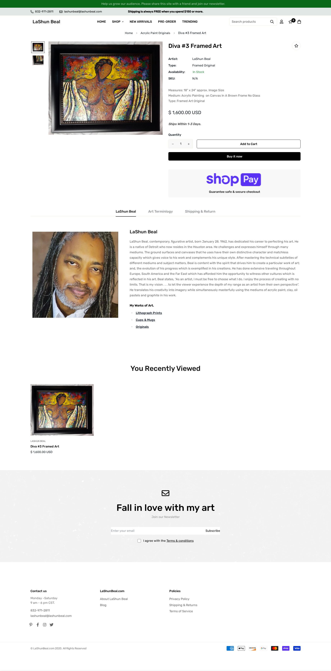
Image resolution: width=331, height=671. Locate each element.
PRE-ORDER (167, 21)
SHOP (116, 21)
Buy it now (234, 156)
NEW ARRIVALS (141, 21)
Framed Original (203, 65)
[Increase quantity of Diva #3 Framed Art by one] (188, 144)
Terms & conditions (180, 541)
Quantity (174, 135)
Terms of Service (181, 611)
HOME (101, 21)
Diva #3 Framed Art (44, 446)
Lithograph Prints (149, 313)
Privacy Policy (179, 599)
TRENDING (189, 21)
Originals (142, 327)
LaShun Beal (201, 59)
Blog (103, 605)
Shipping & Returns (183, 605)
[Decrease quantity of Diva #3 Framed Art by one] (173, 144)
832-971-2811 (40, 610)
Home (129, 33)
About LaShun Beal (114, 599)
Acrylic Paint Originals (155, 33)
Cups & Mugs (145, 320)
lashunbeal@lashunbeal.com (51, 616)
